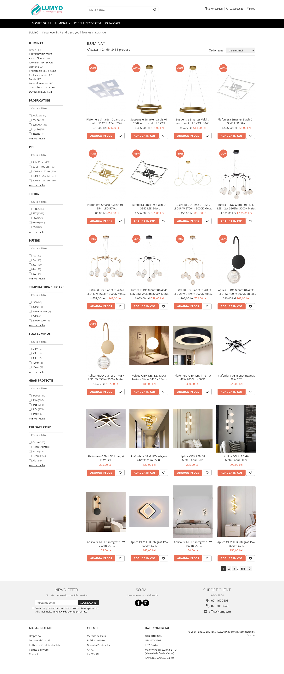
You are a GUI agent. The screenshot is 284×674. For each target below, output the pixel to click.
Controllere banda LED (42, 87)
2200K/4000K (39, 311)
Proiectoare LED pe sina (42, 71)
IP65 (34, 404)
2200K (35, 306)
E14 (34, 218)
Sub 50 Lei (38, 162)
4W (34, 269)
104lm (35, 367)
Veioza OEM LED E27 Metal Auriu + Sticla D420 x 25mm (149, 377)
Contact (33, 654)
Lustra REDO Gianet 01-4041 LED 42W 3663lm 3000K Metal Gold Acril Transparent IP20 (106, 292)
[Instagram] (145, 603)
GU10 (35, 222)
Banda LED (35, 79)
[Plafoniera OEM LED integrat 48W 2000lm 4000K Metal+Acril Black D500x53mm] (193, 345)
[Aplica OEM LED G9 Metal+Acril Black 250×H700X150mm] (236, 429)
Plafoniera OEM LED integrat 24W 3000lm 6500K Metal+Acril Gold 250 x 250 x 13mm (149, 458)
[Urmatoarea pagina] (249, 568)
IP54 (34, 409)
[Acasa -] (48, 9)
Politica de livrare (38, 649)
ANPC (90, 649)
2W (34, 260)
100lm (35, 362)
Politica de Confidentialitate (71, 611)
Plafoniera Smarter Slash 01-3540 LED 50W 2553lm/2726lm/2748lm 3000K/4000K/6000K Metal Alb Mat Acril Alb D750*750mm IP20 (236, 121)
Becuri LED (35, 50)
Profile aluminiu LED (40, 75)
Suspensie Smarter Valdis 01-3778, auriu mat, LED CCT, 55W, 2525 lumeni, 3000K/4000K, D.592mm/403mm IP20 (149, 121)
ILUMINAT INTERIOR (41, 54)
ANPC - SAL (93, 654)
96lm (35, 353)
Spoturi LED (36, 66)
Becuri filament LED (40, 58)
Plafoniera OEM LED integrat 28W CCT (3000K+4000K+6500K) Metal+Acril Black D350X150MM (236, 377)
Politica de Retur (96, 640)
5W (34, 273)
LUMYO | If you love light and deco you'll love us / (61, 32)
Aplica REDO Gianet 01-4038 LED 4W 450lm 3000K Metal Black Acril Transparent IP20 (236, 292)
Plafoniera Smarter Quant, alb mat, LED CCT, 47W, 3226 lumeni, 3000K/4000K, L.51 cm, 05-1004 (106, 121)
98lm (35, 358)
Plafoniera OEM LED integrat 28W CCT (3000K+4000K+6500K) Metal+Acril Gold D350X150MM (106, 458)
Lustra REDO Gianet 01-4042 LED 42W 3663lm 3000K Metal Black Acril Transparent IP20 (236, 206)
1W (34, 255)
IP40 (34, 414)
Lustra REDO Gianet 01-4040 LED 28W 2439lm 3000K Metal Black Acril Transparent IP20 (149, 292)
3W (34, 264)
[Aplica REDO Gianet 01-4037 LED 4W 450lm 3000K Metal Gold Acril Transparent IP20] (106, 345)
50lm (35, 349)
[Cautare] (154, 10)
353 (243, 568)
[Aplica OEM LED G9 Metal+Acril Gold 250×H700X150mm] (193, 428)
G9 (34, 227)
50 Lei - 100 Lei (40, 166)
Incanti (36, 133)
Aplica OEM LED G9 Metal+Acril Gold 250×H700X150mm (192, 458)
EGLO (35, 120)
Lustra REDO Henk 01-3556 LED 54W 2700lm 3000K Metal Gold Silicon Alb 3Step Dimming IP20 (193, 206)
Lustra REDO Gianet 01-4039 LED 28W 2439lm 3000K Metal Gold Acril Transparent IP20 (193, 292)
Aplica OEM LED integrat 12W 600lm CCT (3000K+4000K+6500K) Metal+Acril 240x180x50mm (149, 544)
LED (34, 209)
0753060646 (219, 606)
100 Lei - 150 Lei (41, 171)
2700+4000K (39, 320)
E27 (34, 213)
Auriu (35, 451)
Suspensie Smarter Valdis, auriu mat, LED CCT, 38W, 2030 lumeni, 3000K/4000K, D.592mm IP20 (192, 121)
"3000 (35, 302)
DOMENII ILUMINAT (40, 91)
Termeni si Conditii (39, 640)
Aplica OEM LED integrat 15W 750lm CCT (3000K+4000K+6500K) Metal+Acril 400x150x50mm (106, 544)
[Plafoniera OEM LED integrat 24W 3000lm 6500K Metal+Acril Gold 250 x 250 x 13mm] (149, 428)
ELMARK (37, 124)
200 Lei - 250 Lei (41, 180)
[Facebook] (138, 603)
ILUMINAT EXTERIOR (41, 62)
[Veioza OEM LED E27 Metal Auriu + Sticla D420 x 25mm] (149, 345)
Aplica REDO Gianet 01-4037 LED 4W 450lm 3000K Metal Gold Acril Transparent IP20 (106, 377)
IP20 (34, 395)
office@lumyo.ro (219, 611)
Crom (35, 442)
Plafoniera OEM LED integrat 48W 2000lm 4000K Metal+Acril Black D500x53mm (192, 377)
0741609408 (219, 600)
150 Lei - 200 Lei (41, 176)
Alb (34, 460)
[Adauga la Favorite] (120, 136)
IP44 (34, 400)
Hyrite (36, 129)
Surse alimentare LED (41, 83)
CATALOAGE (113, 23)
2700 (35, 316)
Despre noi (35, 636)
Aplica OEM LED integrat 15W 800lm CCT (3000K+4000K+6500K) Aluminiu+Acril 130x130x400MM (193, 544)
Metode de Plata (96, 636)
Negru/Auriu (39, 446)
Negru (36, 456)
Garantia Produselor (98, 645)
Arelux (36, 115)
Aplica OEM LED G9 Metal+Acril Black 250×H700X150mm (236, 458)
